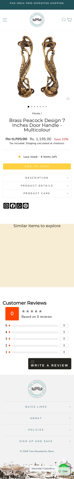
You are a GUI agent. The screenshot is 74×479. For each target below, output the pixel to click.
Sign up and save (36, 441)
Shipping (31, 143)
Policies (36, 429)
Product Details (37, 185)
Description (37, 177)
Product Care (37, 193)
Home (36, 113)
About (36, 418)
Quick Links (36, 406)
